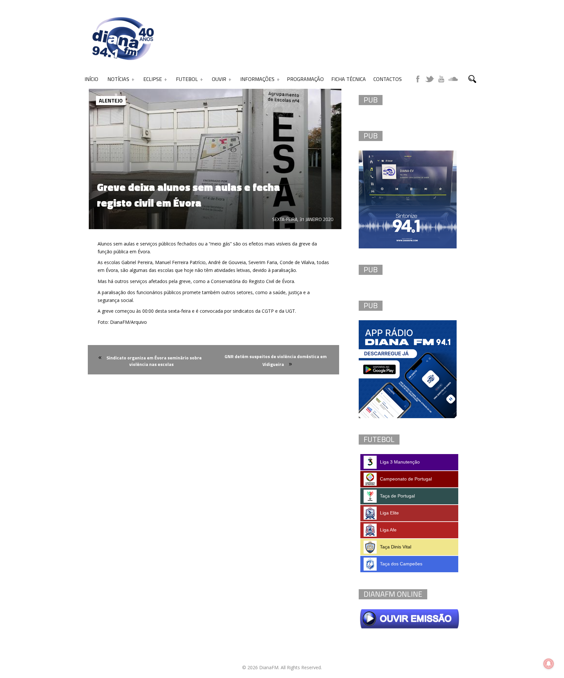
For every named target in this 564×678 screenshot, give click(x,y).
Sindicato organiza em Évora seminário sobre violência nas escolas (154, 361)
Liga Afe (388, 529)
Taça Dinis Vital (395, 546)
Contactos (387, 79)
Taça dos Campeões (401, 563)
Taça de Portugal (397, 495)
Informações (257, 79)
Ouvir (219, 79)
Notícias (118, 79)
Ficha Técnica (348, 79)
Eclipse (152, 79)
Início (91, 79)
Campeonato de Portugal (406, 478)
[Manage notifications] (548, 663)
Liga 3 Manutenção (400, 462)
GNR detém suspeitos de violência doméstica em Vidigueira (276, 360)
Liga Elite (389, 512)
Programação (305, 79)
